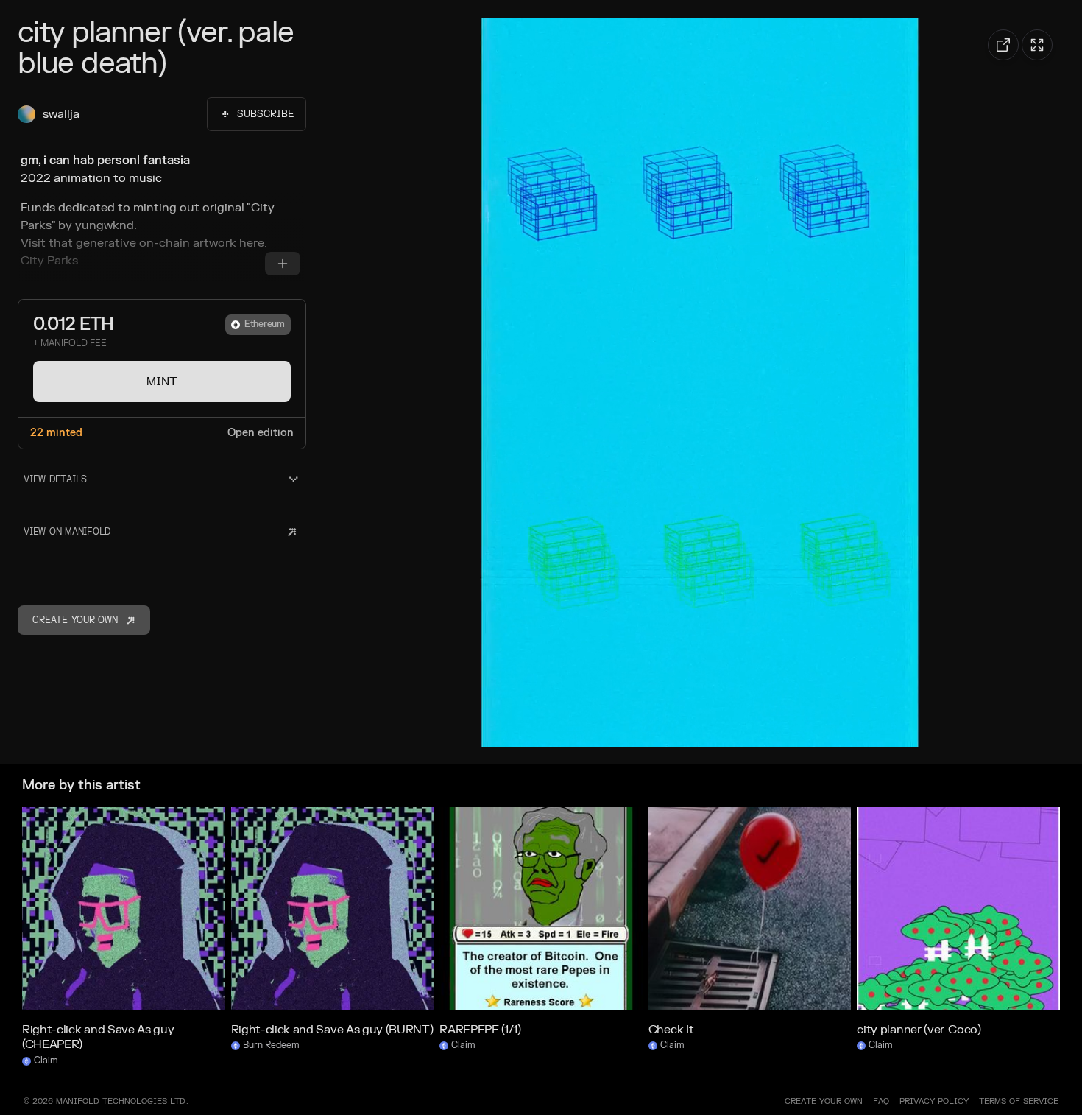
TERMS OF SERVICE (1018, 1101)
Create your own (824, 1101)
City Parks (49, 260)
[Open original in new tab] (1003, 44)
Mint (161, 381)
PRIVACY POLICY (934, 1101)
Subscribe (265, 114)
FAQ (881, 1101)
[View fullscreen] (1037, 44)
